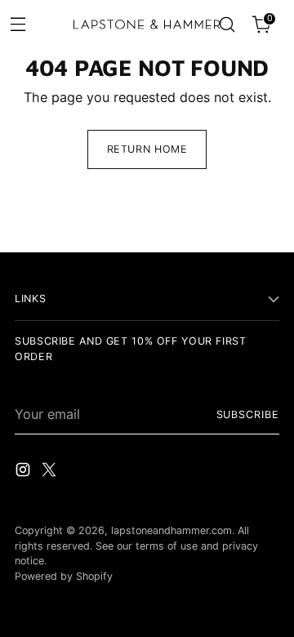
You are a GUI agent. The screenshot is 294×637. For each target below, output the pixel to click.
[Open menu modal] (17, 23)
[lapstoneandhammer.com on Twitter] (50, 472)
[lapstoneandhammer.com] (147, 24)
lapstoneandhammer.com (171, 530)
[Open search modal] (226, 25)
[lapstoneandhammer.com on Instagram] (24, 472)
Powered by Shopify (64, 576)
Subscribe (247, 414)
